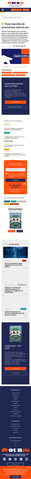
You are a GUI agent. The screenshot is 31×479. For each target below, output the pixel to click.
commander (11, 231)
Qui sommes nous (15, 426)
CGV (15, 444)
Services (15, 409)
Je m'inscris (15, 180)
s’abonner (19, 231)
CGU (15, 442)
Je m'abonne (16, 102)
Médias (15, 403)
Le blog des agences (15, 416)
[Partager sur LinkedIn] (14, 46)
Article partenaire (15, 411)
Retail (15, 399)
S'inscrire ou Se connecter (15, 106)
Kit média (15, 428)
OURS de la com (15, 424)
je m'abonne (15, 476)
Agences (15, 397)
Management (15, 401)
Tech (15, 407)
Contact (15, 432)
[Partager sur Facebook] (17, 46)
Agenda (15, 430)
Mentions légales (15, 440)
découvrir (15, 368)
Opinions (15, 413)
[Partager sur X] (19, 46)
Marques (15, 395)
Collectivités (15, 393)
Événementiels (15, 405)
